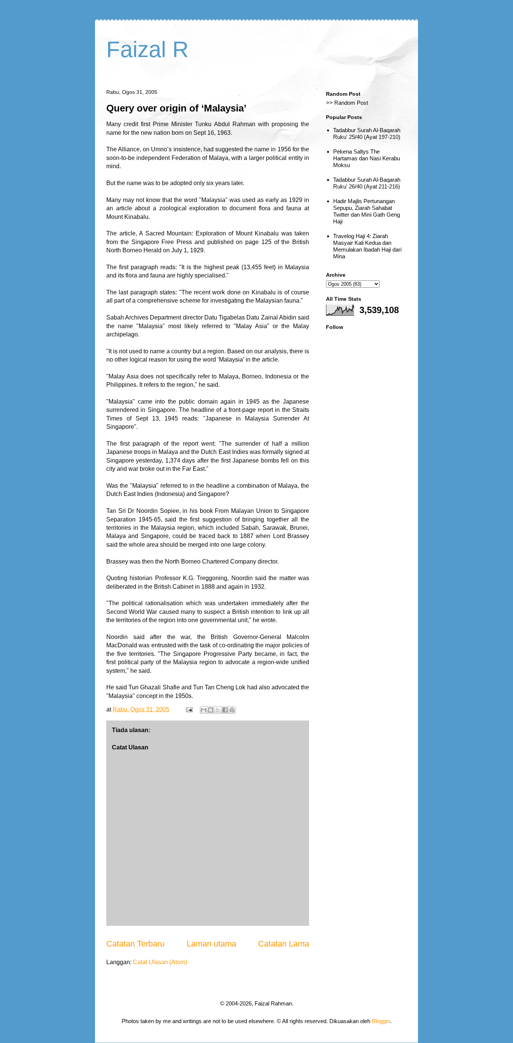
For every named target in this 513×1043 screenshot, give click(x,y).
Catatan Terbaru (135, 943)
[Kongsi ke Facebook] (225, 710)
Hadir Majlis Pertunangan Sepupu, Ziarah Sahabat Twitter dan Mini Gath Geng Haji (366, 211)
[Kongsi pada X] (218, 710)
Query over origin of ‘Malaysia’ (176, 108)
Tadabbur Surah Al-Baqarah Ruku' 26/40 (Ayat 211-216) (366, 183)
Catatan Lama (283, 943)
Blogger (381, 1021)
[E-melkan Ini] (203, 710)
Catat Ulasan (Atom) (160, 962)
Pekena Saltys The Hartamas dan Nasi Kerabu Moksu (366, 158)
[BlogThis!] (210, 710)
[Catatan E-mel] (188, 709)
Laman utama (211, 943)
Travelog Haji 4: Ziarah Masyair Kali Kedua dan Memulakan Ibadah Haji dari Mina (367, 246)
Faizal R (147, 49)
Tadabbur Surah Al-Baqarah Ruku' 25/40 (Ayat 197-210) (366, 133)
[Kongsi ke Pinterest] (232, 710)
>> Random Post (347, 102)
